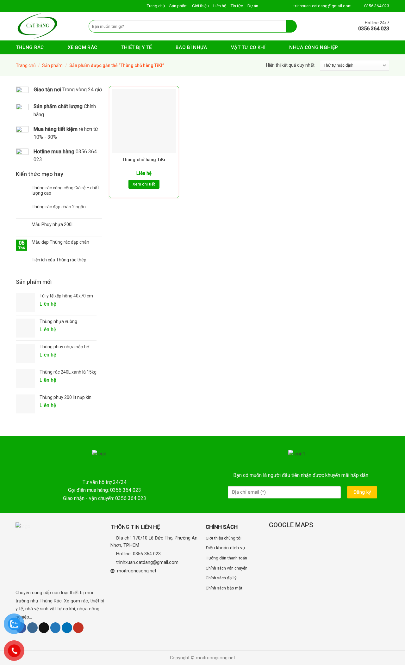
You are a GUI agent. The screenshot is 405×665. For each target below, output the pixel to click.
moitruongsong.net (136, 571)
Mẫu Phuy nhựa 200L (53, 224)
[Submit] (291, 26)
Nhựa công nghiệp (313, 47)
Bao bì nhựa (191, 47)
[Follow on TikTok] (44, 627)
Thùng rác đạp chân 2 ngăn (59, 206)
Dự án (252, 5)
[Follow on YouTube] (78, 627)
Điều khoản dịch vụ (225, 548)
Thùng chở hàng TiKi (143, 159)
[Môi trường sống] (47, 26)
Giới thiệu (200, 5)
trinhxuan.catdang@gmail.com (147, 562)
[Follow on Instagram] (32, 627)
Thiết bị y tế (136, 47)
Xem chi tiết (144, 184)
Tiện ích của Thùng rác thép (59, 259)
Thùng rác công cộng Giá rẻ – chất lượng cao (65, 190)
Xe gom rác (82, 47)
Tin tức (237, 5)
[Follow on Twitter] (55, 627)
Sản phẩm (178, 5)
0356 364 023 (147, 554)
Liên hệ (219, 5)
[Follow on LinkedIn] (67, 627)
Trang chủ (156, 5)
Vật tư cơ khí (248, 47)
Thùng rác (30, 47)
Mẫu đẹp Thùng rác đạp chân (60, 242)
